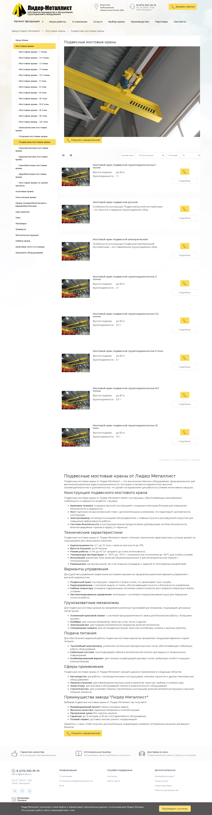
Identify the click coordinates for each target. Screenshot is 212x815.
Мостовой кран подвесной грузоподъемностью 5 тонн (128, 351)
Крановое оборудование (29, 252)
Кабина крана (23, 241)
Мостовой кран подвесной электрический (120, 239)
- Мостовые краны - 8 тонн (31, 92)
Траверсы (21, 229)
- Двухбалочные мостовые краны (31, 175)
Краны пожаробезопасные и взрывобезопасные (31, 204)
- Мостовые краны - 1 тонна (31, 52)
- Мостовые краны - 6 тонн (31, 87)
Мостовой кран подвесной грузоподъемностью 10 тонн (125, 427)
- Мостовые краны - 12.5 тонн (32, 104)
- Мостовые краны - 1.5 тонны (32, 57)
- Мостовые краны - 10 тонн (31, 98)
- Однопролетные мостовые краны (32, 149)
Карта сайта (113, 781)
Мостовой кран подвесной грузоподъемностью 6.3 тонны (126, 389)
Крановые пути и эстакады (30, 246)
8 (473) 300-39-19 (146, 5)
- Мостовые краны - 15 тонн (31, 110)
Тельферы (21, 223)
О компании (79, 21)
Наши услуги (161, 781)
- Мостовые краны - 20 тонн (32, 121)
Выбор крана (116, 21)
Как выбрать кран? (165, 776)
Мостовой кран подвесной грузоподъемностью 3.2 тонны (126, 315)
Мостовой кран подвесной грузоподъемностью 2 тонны (125, 278)
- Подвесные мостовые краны (33, 142)
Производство (140, 21)
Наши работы (57, 21)
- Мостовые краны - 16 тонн (31, 116)
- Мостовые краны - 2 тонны (32, 63)
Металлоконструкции (27, 235)
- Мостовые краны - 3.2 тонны (33, 75)
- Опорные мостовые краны (31, 136)
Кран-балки (22, 40)
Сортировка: (127, 155)
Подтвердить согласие (175, 808)
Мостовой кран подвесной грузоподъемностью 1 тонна (124, 166)
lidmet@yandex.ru (21, 774)
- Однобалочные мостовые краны (31, 166)
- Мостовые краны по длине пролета (32, 184)
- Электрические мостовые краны (31, 129)
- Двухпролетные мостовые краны (32, 158)
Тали (18, 217)
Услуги (97, 21)
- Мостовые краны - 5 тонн (31, 81)
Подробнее (184, 181)
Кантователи (22, 212)
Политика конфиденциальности (76, 781)
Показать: (173, 155)
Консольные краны (26, 197)
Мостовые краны (25, 46)
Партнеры (161, 21)
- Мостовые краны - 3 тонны (32, 69)
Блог (61, 785)
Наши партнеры (163, 785)
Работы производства (166, 790)
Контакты (180, 21)
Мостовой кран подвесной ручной (115, 202)
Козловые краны (25, 191)
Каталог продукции (27, 21)
